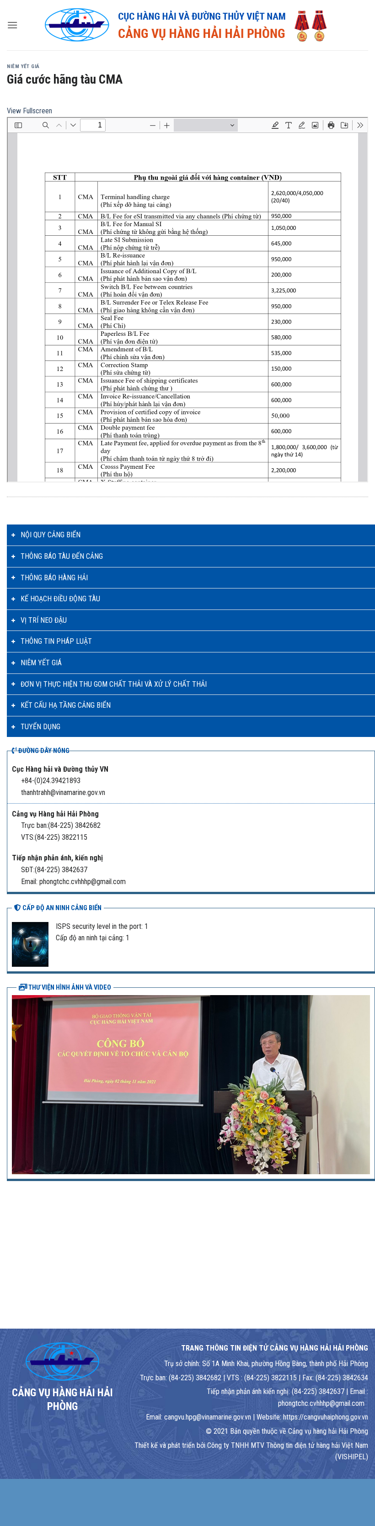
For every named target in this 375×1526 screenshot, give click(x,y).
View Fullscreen (29, 110)
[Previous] (17, 1083)
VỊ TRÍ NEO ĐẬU (44, 620)
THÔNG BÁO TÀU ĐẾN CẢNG (62, 556)
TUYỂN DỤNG (40, 726)
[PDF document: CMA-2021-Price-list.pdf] (187, 299)
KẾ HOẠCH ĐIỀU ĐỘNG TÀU (60, 598)
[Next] (365, 1083)
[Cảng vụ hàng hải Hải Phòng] (187, 25)
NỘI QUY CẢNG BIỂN (50, 534)
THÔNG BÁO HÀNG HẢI (54, 577)
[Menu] (12, 25)
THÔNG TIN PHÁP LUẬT (56, 641)
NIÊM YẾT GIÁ (41, 662)
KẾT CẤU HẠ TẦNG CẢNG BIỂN (66, 705)
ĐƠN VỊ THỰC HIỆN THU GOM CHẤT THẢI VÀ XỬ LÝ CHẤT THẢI (114, 684)
